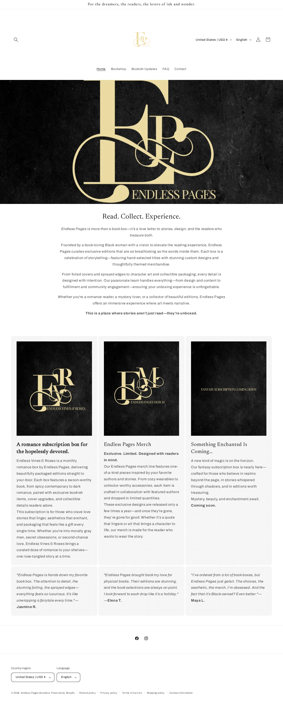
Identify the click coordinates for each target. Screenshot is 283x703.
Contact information (181, 692)
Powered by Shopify (63, 692)
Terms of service (132, 692)
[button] (16, 40)
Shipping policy (156, 692)
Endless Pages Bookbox (35, 692)
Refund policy (87, 692)
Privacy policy (108, 692)
